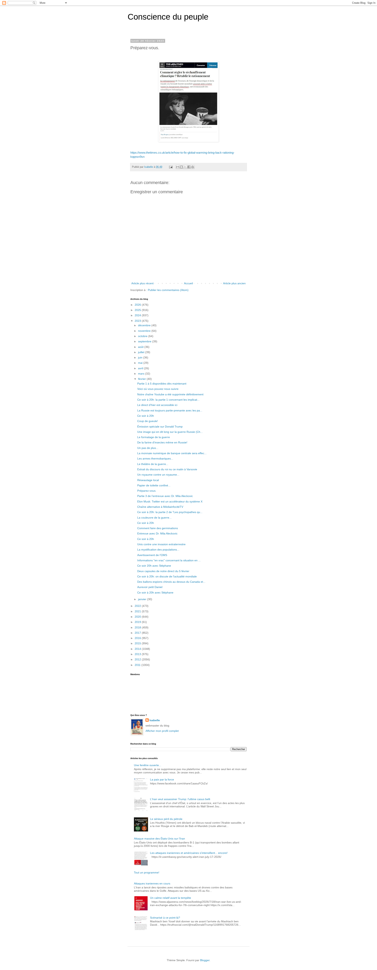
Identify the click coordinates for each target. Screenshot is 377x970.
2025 (138, 310)
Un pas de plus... (147, 447)
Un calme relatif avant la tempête (170, 897)
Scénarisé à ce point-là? (165, 917)
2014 (138, 648)
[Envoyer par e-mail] (178, 167)
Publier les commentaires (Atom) (168, 290)
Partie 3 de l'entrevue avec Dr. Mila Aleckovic (165, 496)
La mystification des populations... (158, 549)
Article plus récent (142, 283)
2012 (138, 659)
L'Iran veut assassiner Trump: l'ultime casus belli (180, 799)
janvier (142, 599)
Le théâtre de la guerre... (152, 464)
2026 (138, 304)
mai (140, 362)
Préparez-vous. (146, 490)
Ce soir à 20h (145, 415)
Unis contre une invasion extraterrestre (161, 544)
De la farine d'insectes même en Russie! (162, 442)
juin (140, 357)
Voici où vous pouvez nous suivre (157, 388)
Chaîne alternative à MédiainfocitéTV (160, 506)
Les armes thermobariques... (155, 458)
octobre (143, 336)
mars (141, 373)
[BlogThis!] (181, 167)
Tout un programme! (146, 872)
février (142, 378)
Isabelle (154, 720)
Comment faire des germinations (157, 528)
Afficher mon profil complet (162, 730)
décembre (144, 325)
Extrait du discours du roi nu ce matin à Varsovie (167, 469)
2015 (138, 643)
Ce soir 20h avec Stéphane (154, 565)
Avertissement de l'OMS (152, 555)
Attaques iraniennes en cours (152, 883)
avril (141, 368)
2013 (138, 654)
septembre (145, 341)
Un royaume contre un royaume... (158, 474)
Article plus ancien (234, 283)
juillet (141, 352)
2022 (138, 605)
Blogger (205, 960)
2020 (138, 616)
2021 (138, 611)
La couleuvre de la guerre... (154, 517)
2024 (138, 315)
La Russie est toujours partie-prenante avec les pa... (169, 410)
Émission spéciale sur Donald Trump (160, 426)
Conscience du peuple (168, 16)
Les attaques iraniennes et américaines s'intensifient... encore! (189, 852)
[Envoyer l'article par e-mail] (170, 167)
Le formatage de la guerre (153, 437)
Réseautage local (148, 480)
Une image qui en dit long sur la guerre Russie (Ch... (170, 431)
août (141, 346)
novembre (144, 330)
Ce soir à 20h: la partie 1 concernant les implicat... (168, 399)
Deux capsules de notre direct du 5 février (163, 571)
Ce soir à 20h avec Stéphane (155, 592)
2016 (138, 638)
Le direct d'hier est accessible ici (157, 405)
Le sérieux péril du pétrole (166, 818)
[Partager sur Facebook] (189, 167)
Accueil (188, 283)
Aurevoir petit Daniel (149, 587)
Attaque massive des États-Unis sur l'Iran (159, 838)
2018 (138, 627)
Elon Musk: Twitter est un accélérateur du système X (169, 501)
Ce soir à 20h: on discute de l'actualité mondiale (167, 576)
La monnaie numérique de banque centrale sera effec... (172, 453)
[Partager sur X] (185, 167)
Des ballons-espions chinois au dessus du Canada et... (171, 581)
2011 (138, 664)
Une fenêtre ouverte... (147, 765)
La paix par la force (162, 779)
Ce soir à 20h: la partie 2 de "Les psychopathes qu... (169, 512)
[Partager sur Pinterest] (193, 167)
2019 (138, 622)
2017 (138, 632)
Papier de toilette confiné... (153, 485)
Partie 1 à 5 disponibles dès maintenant (161, 383)
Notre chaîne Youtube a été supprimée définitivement (170, 394)
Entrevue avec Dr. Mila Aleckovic (157, 533)
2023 (138, 320)
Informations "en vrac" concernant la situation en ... (169, 560)
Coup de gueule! (147, 421)
